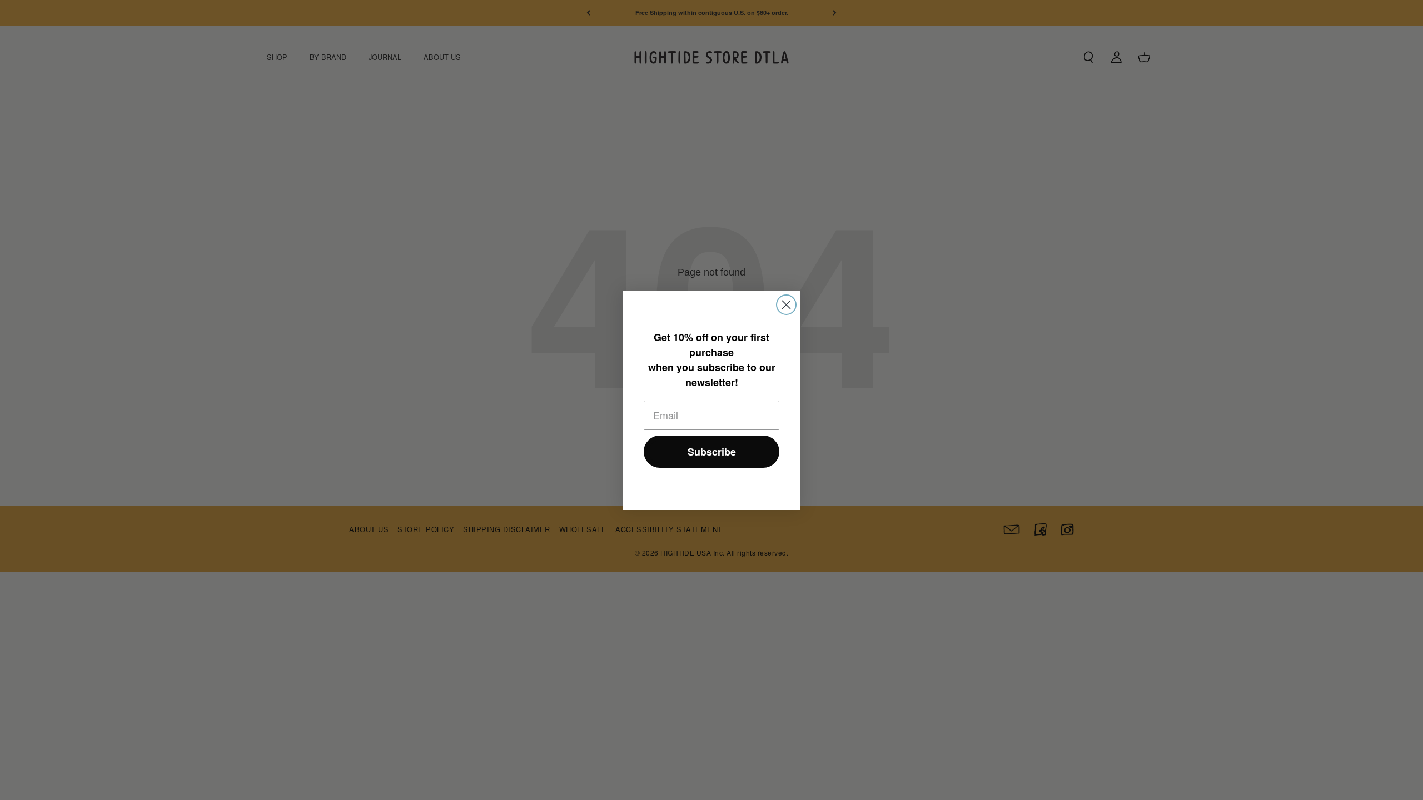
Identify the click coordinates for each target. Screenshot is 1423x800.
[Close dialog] (786, 304)
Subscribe (712, 451)
